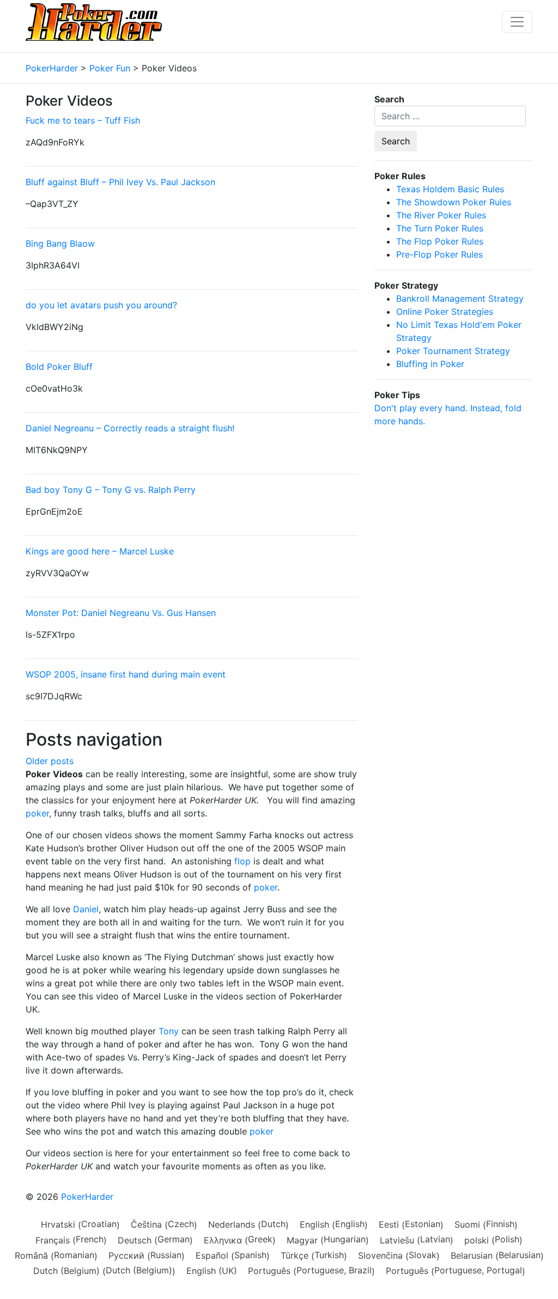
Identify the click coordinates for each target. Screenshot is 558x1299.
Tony (169, 1031)
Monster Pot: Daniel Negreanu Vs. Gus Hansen (121, 612)
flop (242, 861)
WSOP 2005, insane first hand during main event (126, 674)
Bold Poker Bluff (59, 366)
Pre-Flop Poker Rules (439, 254)
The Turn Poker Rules (439, 228)
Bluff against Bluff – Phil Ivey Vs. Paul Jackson (120, 181)
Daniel (86, 909)
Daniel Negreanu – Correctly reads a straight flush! (130, 428)
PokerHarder (87, 1196)
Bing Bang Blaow (60, 243)
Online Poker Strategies (444, 311)
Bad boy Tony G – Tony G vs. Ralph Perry (111, 489)
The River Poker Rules (441, 215)
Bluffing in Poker (430, 363)
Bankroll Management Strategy (460, 298)
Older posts (50, 760)
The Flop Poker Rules (439, 241)
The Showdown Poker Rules (453, 202)
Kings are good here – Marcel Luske (100, 551)
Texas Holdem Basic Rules (450, 189)
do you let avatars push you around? (101, 305)
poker (37, 813)
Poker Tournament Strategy (453, 350)
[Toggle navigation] (517, 22)
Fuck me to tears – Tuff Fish (83, 120)
